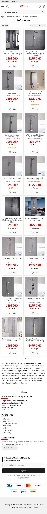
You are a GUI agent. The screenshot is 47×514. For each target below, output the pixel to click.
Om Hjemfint (7, 426)
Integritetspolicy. (24, 478)
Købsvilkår (6, 419)
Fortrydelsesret (8, 421)
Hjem (2, 17)
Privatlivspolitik (8, 430)
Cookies (5, 428)
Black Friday (7, 433)
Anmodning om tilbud (10, 423)
